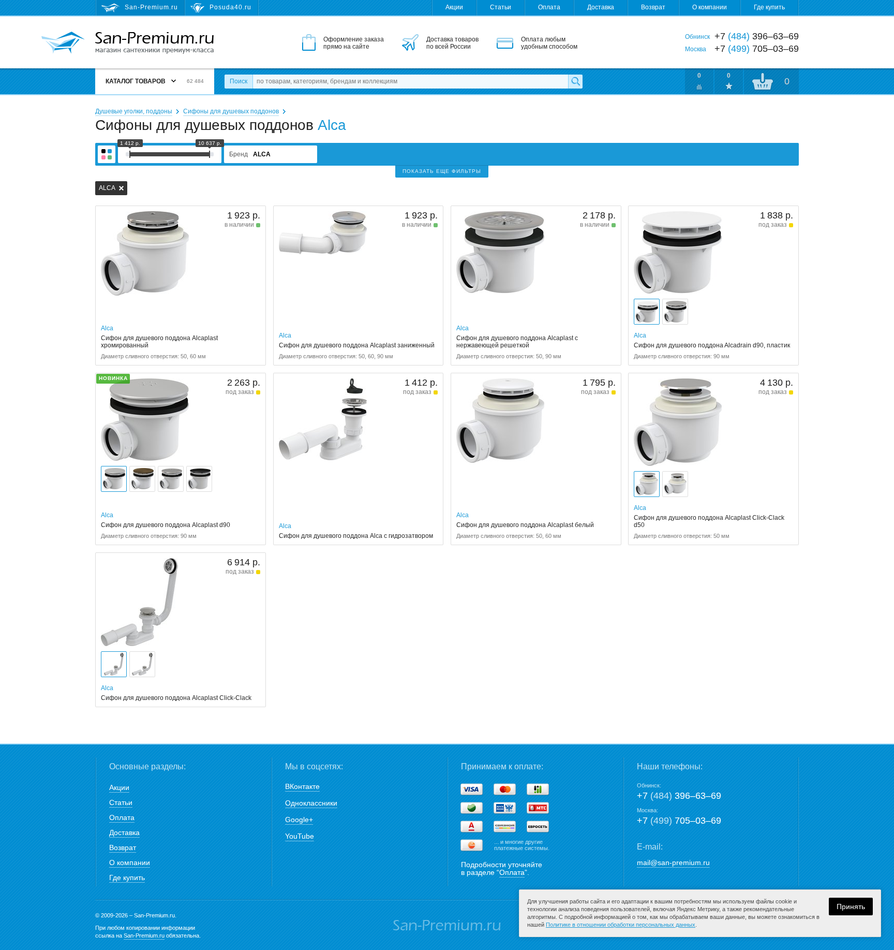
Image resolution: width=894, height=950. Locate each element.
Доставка (600, 7)
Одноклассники (311, 803)
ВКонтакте (302, 786)
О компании (709, 7)
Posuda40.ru (230, 7)
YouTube (299, 836)
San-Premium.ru (144, 935)
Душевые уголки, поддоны (133, 111)
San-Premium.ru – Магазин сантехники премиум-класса (154, 43)
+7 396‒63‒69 (679, 796)
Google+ (299, 819)
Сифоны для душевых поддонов (231, 111)
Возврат (653, 7)
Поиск (238, 81)
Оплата (549, 7)
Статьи (500, 7)
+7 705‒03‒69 (679, 820)
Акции (454, 7)
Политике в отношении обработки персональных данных (620, 925)
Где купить (769, 7)
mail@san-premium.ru (673, 862)
